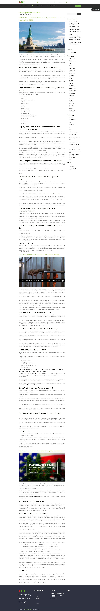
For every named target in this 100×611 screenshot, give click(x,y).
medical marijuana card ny (74, 144)
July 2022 (71, 65)
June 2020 (71, 98)
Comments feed (72, 168)
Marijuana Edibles (72, 134)
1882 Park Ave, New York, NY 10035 (46, 2)
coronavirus (71, 124)
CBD (70, 122)
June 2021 (71, 80)
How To (70, 129)
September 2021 (72, 75)
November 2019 (72, 110)
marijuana (71, 131)
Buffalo (37, 603)
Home (37, 593)
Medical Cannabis (72, 141)
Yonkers (37, 600)
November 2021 (72, 71)
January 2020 (72, 106)
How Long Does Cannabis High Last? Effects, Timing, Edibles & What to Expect (74, 28)
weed (70, 159)
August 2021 (71, 76)
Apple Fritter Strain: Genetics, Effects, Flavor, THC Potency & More (75, 33)
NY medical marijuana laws (34, 496)
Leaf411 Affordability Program (27, 220)
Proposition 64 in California (32, 373)
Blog (37, 596)
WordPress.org (72, 169)
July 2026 (71, 60)
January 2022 (72, 68)
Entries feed (71, 166)
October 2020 (72, 91)
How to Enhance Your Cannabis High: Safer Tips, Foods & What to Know (74, 23)
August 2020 (71, 95)
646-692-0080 (62, 2)
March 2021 (71, 85)
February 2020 (72, 105)
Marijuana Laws (72, 136)
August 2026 (71, 58)
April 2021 (71, 83)
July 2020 (71, 96)
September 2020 (72, 93)
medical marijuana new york (75, 147)
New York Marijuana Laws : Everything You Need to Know (42, 451)
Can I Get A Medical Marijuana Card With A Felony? (39, 254)
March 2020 (71, 103)
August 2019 (71, 111)
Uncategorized (72, 157)
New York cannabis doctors (74, 149)
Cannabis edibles (72, 119)
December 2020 (72, 88)
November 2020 (72, 90)
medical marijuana (73, 142)
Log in (70, 164)
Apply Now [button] (78, 5)
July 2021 (71, 78)
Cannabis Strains (72, 121)
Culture (70, 126)
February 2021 (72, 86)
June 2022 (71, 66)
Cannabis (71, 117)
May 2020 (71, 100)
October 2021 (72, 73)
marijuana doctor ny (73, 132)
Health (70, 127)
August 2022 (71, 63)
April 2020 (71, 101)
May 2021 (71, 81)
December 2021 (72, 70)
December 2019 (72, 108)
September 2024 (72, 61)
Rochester (38, 598)
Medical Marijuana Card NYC (75, 146)
